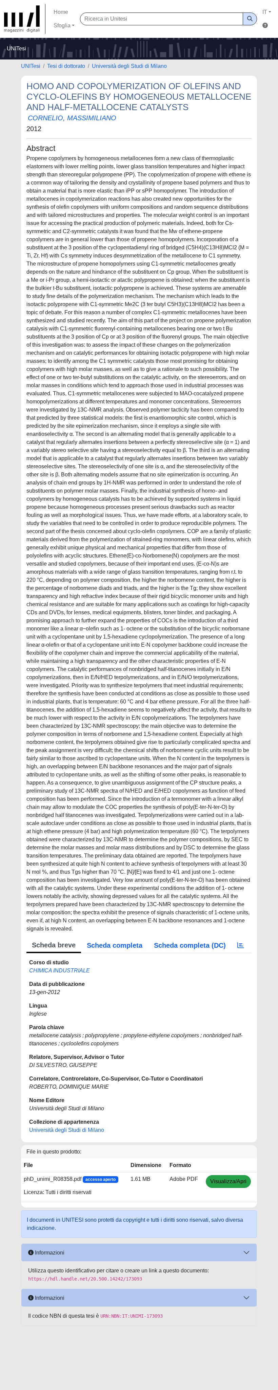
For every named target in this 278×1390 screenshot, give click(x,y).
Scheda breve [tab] (54, 945)
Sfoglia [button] (62, 25)
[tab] (241, 945)
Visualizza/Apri (228, 1181)
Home (61, 12)
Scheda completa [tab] (114, 945)
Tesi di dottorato (66, 66)
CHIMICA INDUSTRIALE (59, 970)
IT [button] (264, 12)
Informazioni (49, 1253)
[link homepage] (24, 19)
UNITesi (30, 66)
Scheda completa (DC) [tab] (190, 945)
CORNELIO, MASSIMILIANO (72, 118)
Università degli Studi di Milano (129, 66)
